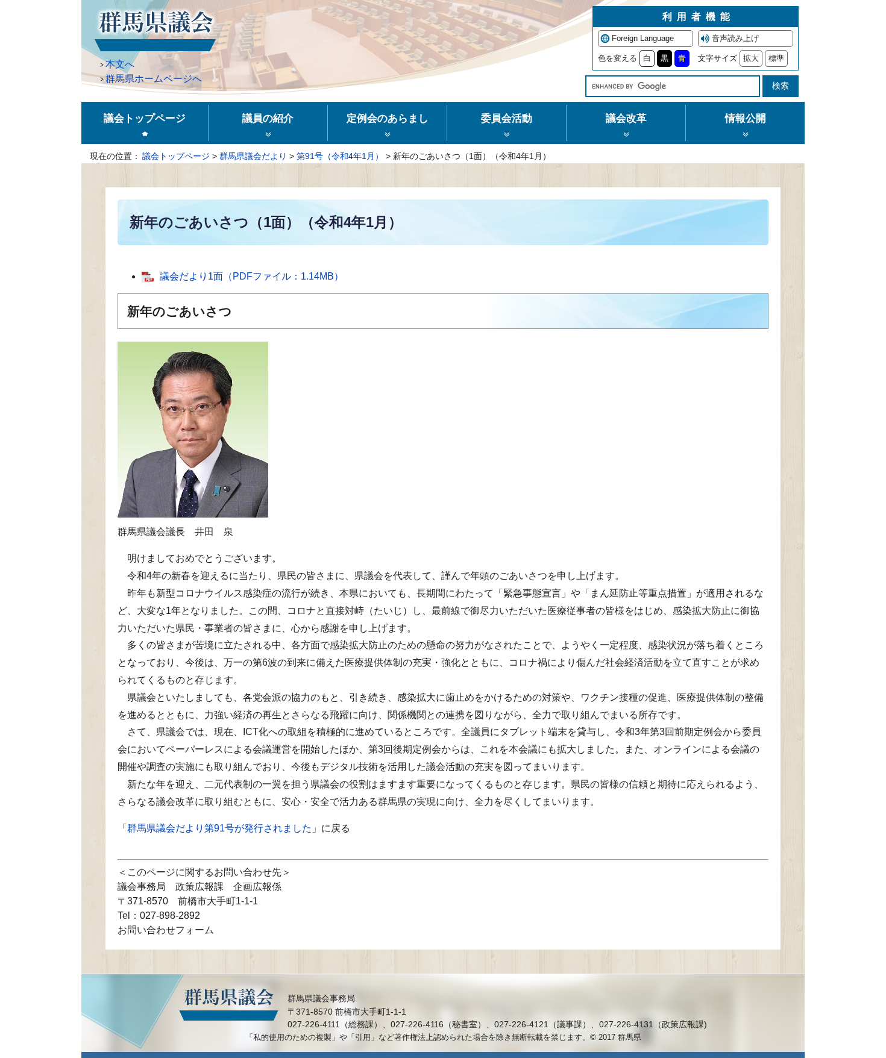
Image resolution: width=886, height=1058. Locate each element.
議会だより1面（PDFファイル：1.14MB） (252, 276)
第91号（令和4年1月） (340, 156)
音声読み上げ (735, 38)
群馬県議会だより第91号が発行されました (219, 828)
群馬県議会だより (253, 156)
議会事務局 (142, 886)
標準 (776, 58)
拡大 (751, 58)
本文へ (119, 64)
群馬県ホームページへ (153, 79)
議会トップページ (176, 156)
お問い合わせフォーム (166, 930)
